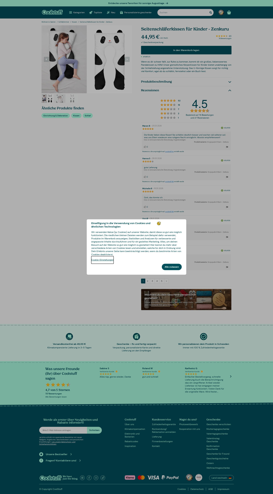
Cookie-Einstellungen (102, 260)
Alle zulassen (172, 267)
